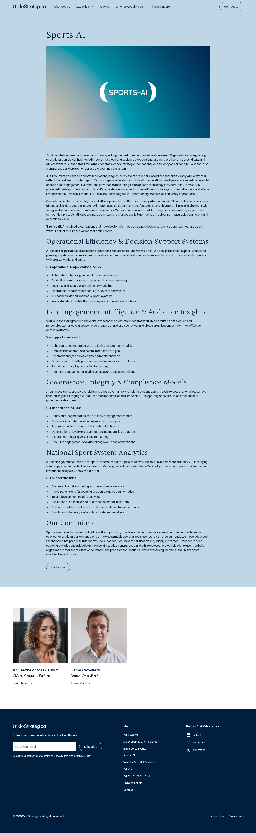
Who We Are (61, 6)
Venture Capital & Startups (139, 762)
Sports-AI (129, 755)
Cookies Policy (235, 816)
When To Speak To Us (136, 776)
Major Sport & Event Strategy (141, 741)
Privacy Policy (84, 755)
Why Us (104, 6)
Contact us (231, 6)
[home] (29, 6)
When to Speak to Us (129, 6)
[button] (84, 6)
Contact (128, 789)
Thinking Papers (159, 6)
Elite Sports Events (134, 748)
